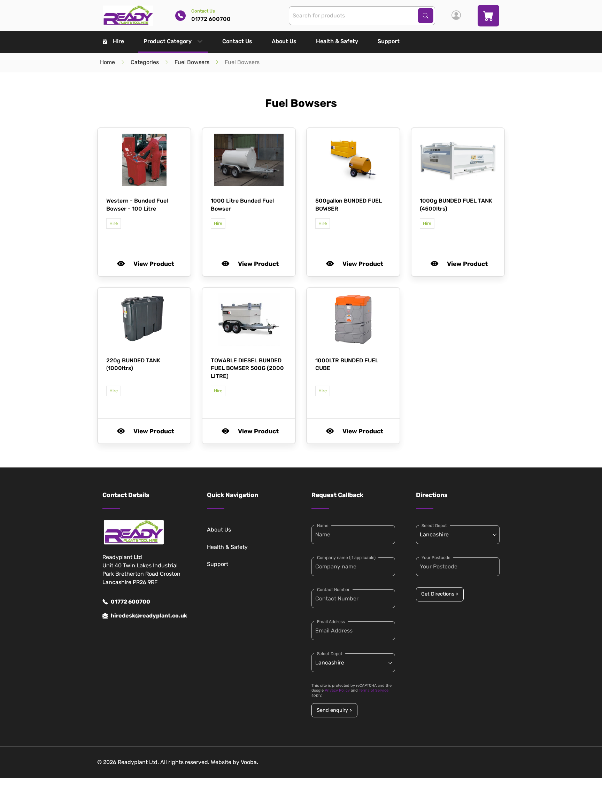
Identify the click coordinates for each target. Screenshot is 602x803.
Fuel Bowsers (192, 62)
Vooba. (249, 762)
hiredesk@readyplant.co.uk (148, 615)
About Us (284, 41)
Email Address (331, 621)
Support (389, 41)
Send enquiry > (334, 710)
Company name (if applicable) (346, 557)
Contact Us (237, 41)
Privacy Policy (337, 690)
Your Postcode (436, 557)
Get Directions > (439, 594)
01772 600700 (130, 601)
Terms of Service (373, 690)
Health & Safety (337, 41)
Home (107, 62)
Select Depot (329, 653)
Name (323, 525)
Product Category (168, 41)
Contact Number (333, 589)
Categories (145, 62)
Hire (118, 41)
